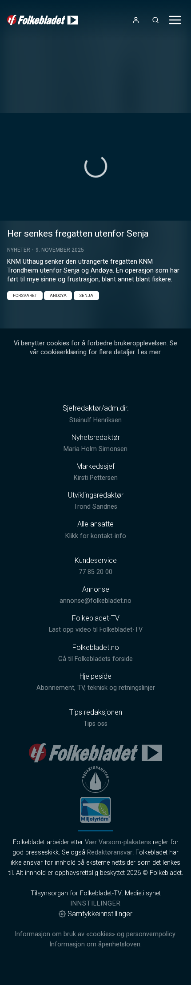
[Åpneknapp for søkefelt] (155, 20)
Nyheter (18, 250)
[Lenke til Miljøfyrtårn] (95, 809)
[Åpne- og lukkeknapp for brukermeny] (136, 20)
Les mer (149, 352)
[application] (95, 167)
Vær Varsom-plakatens (118, 842)
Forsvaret (25, 295)
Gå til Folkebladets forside (95, 659)
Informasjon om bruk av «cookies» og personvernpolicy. (95, 934)
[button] (96, 166)
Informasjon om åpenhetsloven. (95, 944)
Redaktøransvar (109, 852)
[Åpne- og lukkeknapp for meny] (175, 20)
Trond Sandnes (95, 506)
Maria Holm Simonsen (95, 449)
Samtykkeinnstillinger (100, 914)
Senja (86, 295)
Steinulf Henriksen (95, 420)
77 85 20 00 (95, 572)
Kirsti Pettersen (96, 478)
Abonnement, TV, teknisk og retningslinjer (95, 688)
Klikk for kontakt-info (95, 536)
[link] (42, 20)
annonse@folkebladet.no (95, 601)
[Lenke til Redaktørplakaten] (95, 779)
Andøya (58, 295)
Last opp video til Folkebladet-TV (96, 629)
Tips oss (95, 724)
